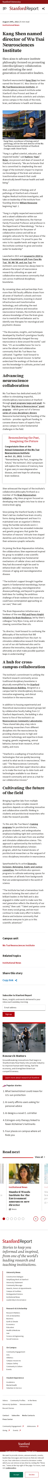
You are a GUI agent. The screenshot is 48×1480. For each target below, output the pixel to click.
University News (13, 1272)
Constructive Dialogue (14, 1276)
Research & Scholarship (16, 1308)
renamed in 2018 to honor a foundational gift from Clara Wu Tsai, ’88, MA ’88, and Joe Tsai (23, 259)
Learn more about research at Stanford (22, 1077)
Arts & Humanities (13, 1316)
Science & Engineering (15, 1336)
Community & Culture (14, 1366)
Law (7, 1333)
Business (9, 1318)
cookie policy (11, 1468)
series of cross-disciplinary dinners (20, 413)
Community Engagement (15, 1352)
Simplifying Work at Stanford (17, 1279)
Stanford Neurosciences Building (21, 686)
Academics (10, 1382)
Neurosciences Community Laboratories (22, 721)
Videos (5, 1400)
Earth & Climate (12, 1321)
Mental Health (11, 1385)
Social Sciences (12, 1339)
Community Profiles (17, 1400)
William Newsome (28, 203)
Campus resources (13, 1360)
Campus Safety (12, 1363)
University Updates (10, 1404)
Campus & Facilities (13, 1291)
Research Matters (13, 1313)
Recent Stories (8, 1408)
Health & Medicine (13, 1330)
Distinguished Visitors (14, 1294)
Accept (16, 1474)
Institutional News (11, 25)
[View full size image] (24, 124)
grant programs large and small (26, 403)
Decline (32, 1474)
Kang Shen (31, 80)
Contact (6, 1415)
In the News (32, 1400)
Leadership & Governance (16, 1300)
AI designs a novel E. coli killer (21, 1113)
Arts (8, 1355)
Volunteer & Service (14, 1388)
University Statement (14, 1282)
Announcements (26, 1404)
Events (9, 1369)
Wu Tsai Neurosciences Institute (19, 87)
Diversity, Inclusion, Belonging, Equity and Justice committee (22, 867)
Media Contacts (28, 1415)
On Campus (11, 1347)
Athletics (9, 1357)
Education (10, 1327)
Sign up (8, 1014)
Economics (10, 1324)
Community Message (14, 1285)
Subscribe (16, 1415)
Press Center (8, 1419)
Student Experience (15, 1377)
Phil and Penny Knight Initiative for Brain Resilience (23, 616)
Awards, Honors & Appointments (18, 1288)
